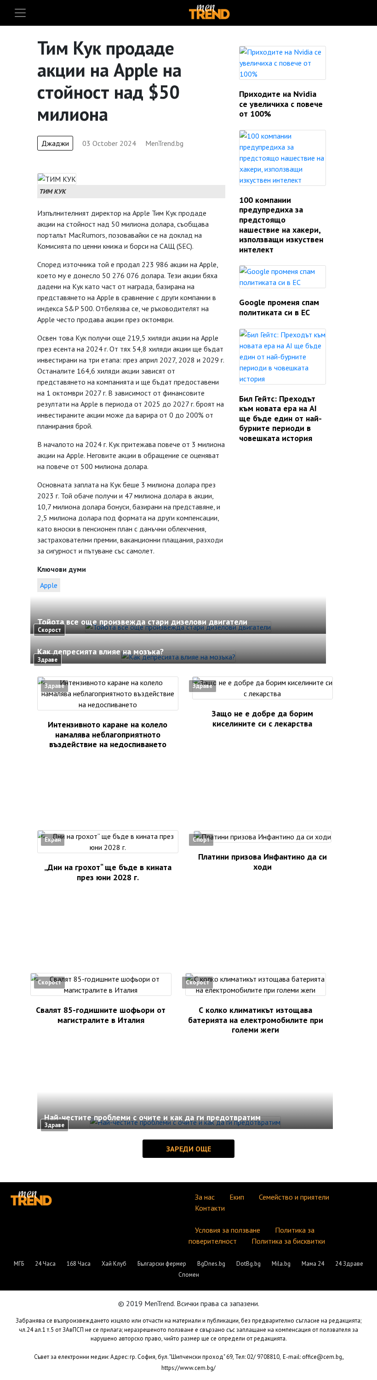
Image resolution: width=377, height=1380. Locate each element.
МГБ (19, 1264)
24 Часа (45, 1264)
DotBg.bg (248, 1264)
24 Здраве (349, 1264)
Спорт (201, 840)
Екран (53, 840)
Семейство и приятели (294, 1196)
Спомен (188, 1275)
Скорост (49, 630)
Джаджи (55, 143)
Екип (236, 1196)
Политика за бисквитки (288, 1241)
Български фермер (161, 1264)
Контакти (210, 1207)
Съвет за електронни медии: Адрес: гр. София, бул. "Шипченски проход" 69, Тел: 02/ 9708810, (157, 1357)
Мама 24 (313, 1264)
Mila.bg (281, 1264)
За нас (205, 1196)
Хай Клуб (114, 1264)
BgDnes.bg (211, 1264)
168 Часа (79, 1264)
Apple (48, 585)
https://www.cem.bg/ (188, 1368)
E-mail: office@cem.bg (312, 1357)
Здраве (47, 660)
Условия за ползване (227, 1230)
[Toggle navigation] (20, 13)
